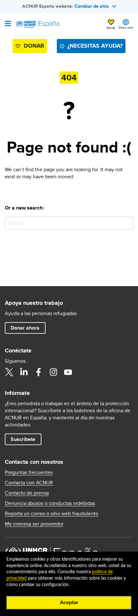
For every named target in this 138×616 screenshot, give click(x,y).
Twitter (9, 372)
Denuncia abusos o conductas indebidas (50, 503)
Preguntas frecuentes (29, 472)
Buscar (127, 223)
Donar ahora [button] (25, 327)
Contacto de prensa (27, 493)
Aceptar (69, 602)
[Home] (37, 24)
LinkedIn (24, 372)
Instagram (53, 372)
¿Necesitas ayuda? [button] (95, 46)
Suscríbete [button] (23, 439)
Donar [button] (111, 27)
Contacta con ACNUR (29, 482)
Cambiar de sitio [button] (91, 6)
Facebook (38, 372)
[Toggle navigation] (8, 24)
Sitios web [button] (125, 27)
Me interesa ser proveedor (34, 523)
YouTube (68, 372)
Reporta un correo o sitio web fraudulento (51, 513)
